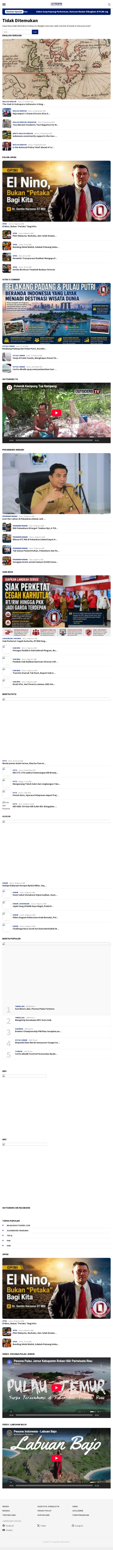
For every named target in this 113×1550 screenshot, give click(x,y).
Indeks (5, 1506)
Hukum (6, 816)
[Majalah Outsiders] (56, 4)
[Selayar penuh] (106, 440)
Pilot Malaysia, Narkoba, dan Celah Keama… (35, 236)
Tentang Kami (9, 1515)
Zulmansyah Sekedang (17, 1230)
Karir (75, 1506)
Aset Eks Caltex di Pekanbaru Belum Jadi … (24, 519)
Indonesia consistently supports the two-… (35, 136)
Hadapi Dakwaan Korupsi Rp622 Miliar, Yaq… (24, 885)
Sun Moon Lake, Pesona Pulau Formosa (34, 1009)
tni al (10, 1235)
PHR (8, 1240)
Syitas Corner (8, 346)
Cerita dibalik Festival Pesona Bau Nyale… (36, 1054)
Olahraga (19, 1029)
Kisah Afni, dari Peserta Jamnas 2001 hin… (34, 684)
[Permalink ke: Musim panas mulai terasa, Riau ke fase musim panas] (56, 728)
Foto (4, 761)
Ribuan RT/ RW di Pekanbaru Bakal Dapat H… (35, 539)
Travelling (20, 1006)
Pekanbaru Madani (10, 516)
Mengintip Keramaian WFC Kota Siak (33, 1020)
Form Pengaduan (81, 1515)
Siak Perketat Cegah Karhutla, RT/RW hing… (24, 641)
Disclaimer (78, 1510)
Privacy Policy (44, 1510)
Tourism (18, 1051)
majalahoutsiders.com (18, 1225)
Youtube (9, 1530)
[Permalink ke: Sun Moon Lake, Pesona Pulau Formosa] (56, 972)
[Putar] (6, 440)
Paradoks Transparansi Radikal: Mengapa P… (35, 258)
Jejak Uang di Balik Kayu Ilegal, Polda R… (33, 906)
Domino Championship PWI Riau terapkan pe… (38, 1031)
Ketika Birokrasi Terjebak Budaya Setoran (34, 269)
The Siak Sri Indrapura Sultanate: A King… (23, 104)
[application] (56, 413)
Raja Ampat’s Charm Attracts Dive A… (31, 113)
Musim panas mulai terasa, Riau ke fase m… (24, 763)
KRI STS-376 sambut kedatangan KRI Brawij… (35, 772)
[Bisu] (102, 440)
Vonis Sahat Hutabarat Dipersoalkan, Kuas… (35, 895)
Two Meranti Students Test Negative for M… (36, 125)
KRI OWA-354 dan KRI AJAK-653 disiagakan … (35, 806)
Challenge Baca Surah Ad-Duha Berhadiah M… (36, 928)
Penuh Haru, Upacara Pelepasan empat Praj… (36, 795)
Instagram (79, 1526)
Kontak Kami (44, 1515)
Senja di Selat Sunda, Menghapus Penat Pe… (35, 358)
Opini (4, 224)
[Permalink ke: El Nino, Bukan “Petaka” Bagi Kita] (56, 191)
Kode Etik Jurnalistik (48, 1506)
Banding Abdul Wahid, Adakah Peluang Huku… (36, 247)
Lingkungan (7, 638)
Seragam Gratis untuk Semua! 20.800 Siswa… (35, 562)
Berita (15, 133)
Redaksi (6, 1510)
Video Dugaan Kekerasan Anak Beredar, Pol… (35, 917)
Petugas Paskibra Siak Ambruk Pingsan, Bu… (35, 650)
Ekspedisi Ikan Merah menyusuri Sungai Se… (37, 1042)
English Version (9, 102)
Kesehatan (31, 122)
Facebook (10, 1526)
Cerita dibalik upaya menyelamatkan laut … (35, 369)
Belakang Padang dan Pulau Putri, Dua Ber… (24, 348)
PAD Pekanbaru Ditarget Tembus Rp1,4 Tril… (35, 528)
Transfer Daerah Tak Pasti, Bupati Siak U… (34, 673)
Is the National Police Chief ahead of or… (33, 147)
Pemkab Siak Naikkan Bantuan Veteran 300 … (35, 661)
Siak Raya (17, 638)
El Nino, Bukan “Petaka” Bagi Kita (19, 226)
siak (9, 1245)
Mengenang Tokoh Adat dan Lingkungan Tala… (36, 784)
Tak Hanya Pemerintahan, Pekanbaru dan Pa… (36, 550)
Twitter (43, 1526)
